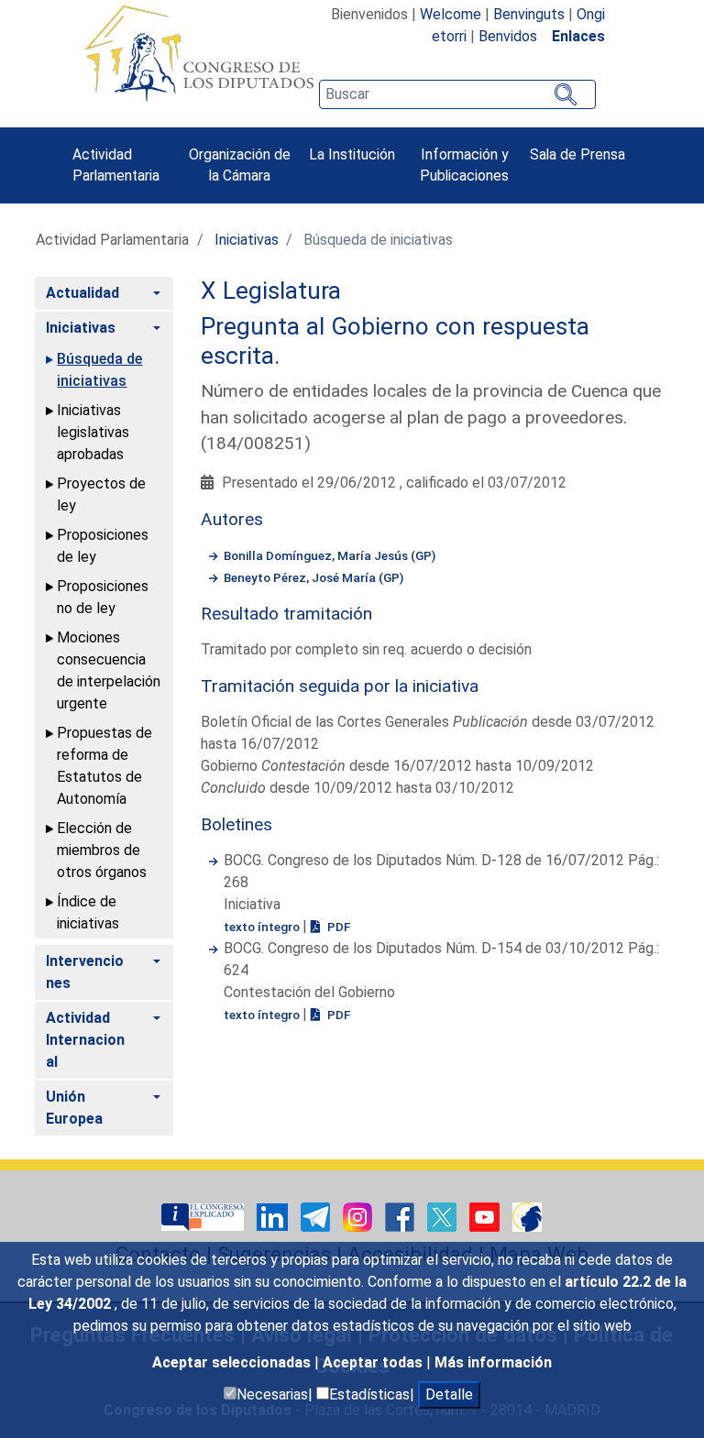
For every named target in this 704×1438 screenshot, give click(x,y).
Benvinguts (529, 14)
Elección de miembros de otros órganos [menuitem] (102, 850)
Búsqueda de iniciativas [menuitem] (99, 370)
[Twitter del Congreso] (444, 1215)
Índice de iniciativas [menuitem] (88, 912)
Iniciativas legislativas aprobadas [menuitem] (93, 432)
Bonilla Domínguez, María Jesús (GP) (329, 555)
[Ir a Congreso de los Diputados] (199, 53)
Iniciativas (246, 239)
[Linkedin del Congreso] (274, 1215)
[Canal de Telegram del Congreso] (317, 1215)
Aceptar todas (374, 1362)
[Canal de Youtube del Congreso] (486, 1215)
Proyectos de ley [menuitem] (101, 494)
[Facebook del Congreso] (401, 1215)
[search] (457, 94)
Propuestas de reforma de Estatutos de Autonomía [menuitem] (104, 765)
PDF (337, 926)
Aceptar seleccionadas (233, 1362)
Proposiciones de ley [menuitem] (102, 545)
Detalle (449, 1394)
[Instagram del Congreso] (359, 1215)
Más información (493, 1362)
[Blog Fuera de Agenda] (527, 1215)
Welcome (450, 14)
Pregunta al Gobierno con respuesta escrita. (395, 341)
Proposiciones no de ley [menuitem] (102, 597)
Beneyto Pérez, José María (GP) (313, 577)
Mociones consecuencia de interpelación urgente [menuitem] (108, 670)
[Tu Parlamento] (204, 1215)
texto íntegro (263, 926)
